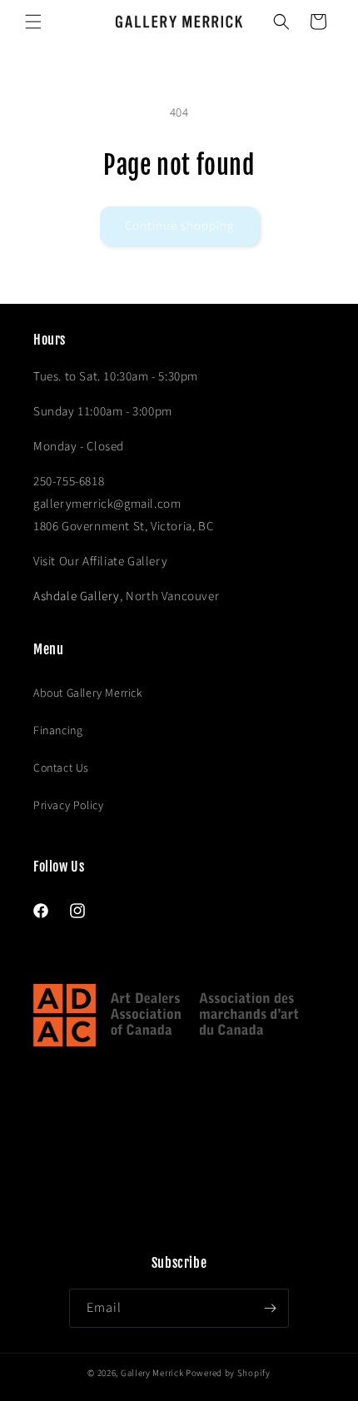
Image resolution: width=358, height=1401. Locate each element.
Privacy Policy (68, 805)
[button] (33, 21)
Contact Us (61, 768)
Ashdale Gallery (76, 596)
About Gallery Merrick (88, 693)
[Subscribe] (269, 1308)
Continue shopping (179, 226)
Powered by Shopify (228, 1373)
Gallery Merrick (152, 1373)
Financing (57, 731)
